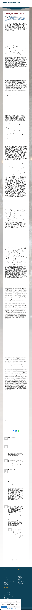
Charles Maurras (22, 17)
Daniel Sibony (5, 574)
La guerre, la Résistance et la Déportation (9, 596)
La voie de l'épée (6, 576)
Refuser (11, 606)
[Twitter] (15, 431)
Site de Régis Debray (20, 583)
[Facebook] (13, 431)
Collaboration (7, 18)
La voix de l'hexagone (6, 577)
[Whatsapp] (18, 431)
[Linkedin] (16, 431)
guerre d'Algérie (17, 18)
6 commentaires (15, 16)
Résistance (6, 20)
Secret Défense (6, 583)
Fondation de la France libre (21, 578)
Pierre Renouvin (23, 19)
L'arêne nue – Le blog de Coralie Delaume (9, 575)
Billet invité (5, 590)
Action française (10, 17)
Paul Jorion (5, 580)
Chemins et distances (6, 591)
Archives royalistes (20, 577)
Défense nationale (6, 593)
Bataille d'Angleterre (16, 17)
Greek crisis (19, 579)
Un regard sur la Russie (6, 584)
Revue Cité (19, 582)
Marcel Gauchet (6, 578)
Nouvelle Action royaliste (12, 19)
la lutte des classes (6, 598)
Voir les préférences (17, 606)
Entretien (5, 595)
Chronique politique (6, 592)
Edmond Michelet (12, 18)
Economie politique (6, 594)
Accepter (4, 606)
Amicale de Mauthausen (20, 574)
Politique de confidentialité (7, 608)
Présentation (10, 16)
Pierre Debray (18, 19)
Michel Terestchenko (6, 579)
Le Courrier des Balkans (20, 580)
